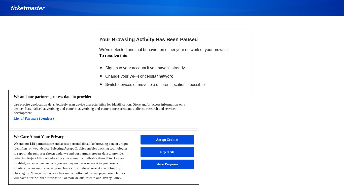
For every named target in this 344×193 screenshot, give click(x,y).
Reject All (167, 152)
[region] (103, 137)
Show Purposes (167, 164)
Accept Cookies (167, 139)
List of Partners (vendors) (34, 118)
